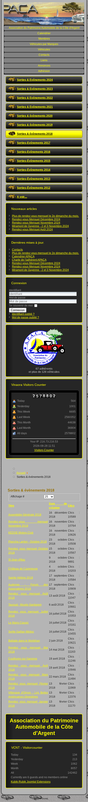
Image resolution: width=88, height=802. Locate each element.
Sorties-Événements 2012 (33, 187)
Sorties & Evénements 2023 (35, 88)
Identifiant (15, 290)
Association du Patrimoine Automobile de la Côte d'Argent (44, 27)
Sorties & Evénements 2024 (35, 79)
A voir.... (22, 196)
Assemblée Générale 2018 (24, 514)
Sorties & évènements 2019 (35, 124)
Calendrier (44, 33)
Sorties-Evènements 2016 (33, 151)
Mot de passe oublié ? (25, 317)
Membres (44, 38)
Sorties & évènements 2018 (35, 133)
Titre (11, 505)
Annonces (44, 65)
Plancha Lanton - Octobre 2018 (27, 541)
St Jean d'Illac (16, 559)
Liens (44, 60)
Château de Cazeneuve (23, 568)
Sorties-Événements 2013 (33, 178)
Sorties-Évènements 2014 (33, 169)
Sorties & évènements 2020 (35, 115)
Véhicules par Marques (44, 44)
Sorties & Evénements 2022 (35, 97)
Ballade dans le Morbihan (24, 640)
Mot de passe (17, 297)
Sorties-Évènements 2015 (33, 160)
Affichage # (17, 496)
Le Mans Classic (18, 622)
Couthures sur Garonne (22, 658)
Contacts (44, 54)
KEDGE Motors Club (20, 532)
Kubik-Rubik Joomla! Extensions (31, 781)
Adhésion (44, 71)
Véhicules (44, 49)
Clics (71, 505)
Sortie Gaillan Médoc (21, 631)
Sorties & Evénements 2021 (35, 106)
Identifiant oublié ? (23, 314)
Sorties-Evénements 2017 (33, 142)
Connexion (18, 310)
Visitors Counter (44, 450)
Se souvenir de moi (21, 305)
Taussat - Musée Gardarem (25, 604)
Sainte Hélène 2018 (20, 577)
